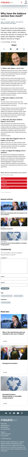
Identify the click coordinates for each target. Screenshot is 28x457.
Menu (26, 3)
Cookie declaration (6, 434)
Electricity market (10, 22)
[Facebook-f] (22, 413)
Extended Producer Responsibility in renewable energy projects (12, 396)
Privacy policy (4, 435)
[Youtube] (18, 413)
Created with (5, 192)
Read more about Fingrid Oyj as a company (12, 441)
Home (2, 22)
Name (3, 276)
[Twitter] (14, 413)
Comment (4, 257)
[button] (21, 2)
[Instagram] (10, 413)
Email (3, 282)
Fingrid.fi (3, 432)
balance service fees (7, 295)
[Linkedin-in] (6, 413)
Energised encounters (7, 228)
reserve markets (18, 295)
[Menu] (26, 2)
